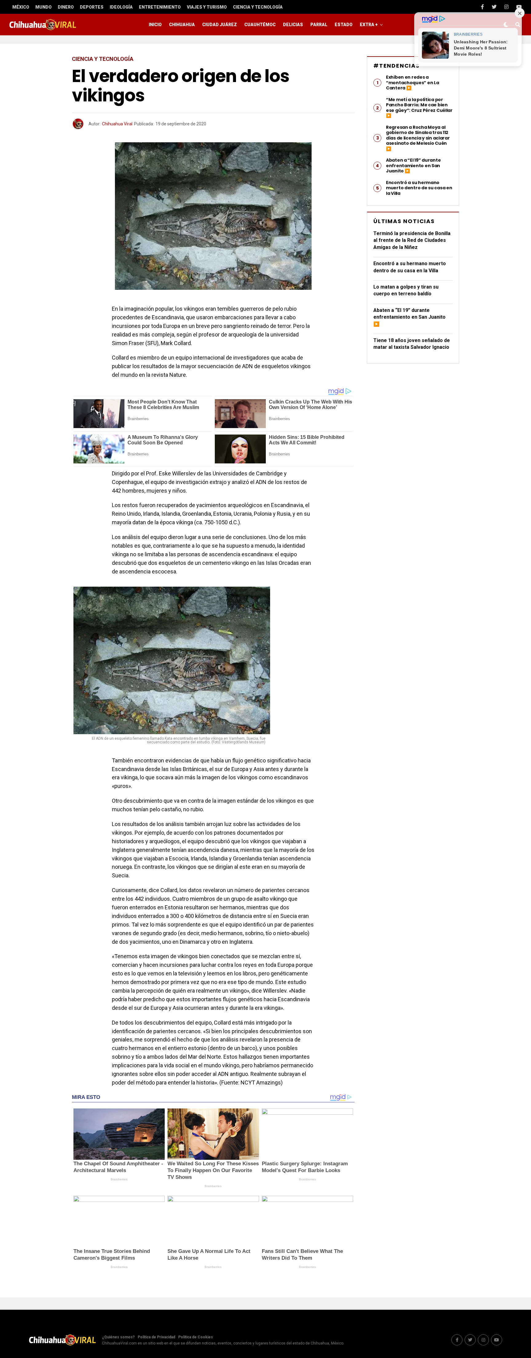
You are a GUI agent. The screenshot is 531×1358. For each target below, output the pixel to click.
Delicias (293, 24)
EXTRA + (369, 24)
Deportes (92, 7)
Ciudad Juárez (219, 24)
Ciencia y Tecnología (258, 7)
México (20, 7)
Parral (318, 24)
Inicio (155, 24)
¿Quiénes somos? (118, 1337)
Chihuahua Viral (117, 123)
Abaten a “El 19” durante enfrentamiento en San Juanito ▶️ (409, 317)
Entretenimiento (160, 7)
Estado (343, 24)
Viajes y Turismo (207, 7)
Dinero (66, 7)
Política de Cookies (195, 1337)
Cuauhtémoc (260, 24)
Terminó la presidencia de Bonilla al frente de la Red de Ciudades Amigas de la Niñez (411, 240)
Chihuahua (182, 24)
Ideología (121, 7)
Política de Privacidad (156, 1337)
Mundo (43, 7)
